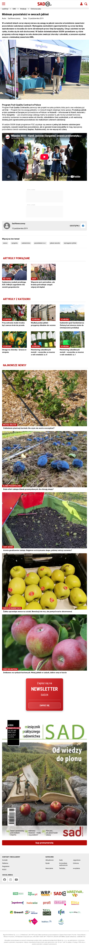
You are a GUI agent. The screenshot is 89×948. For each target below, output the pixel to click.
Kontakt (5, 860)
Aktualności (50, 860)
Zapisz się (44, 705)
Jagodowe (76, 860)
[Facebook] (83, 225)
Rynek (48, 863)
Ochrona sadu (36, 9)
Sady (61, 860)
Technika (62, 868)
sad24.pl (5, 9)
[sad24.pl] (45, 4)
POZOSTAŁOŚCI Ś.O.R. (40, 243)
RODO (4, 869)
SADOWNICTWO (26, 243)
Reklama (5, 863)
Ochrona (76, 863)
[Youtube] (16, 879)
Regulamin (5, 866)
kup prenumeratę (44, 842)
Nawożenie (49, 868)
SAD (14, 9)
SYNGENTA (14, 243)
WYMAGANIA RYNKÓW (70, 243)
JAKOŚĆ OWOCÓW (55, 243)
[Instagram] (10, 879)
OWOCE (5, 243)
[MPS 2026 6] (44, 779)
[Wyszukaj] (85, 4)
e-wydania (76, 868)
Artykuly (23, 9)
